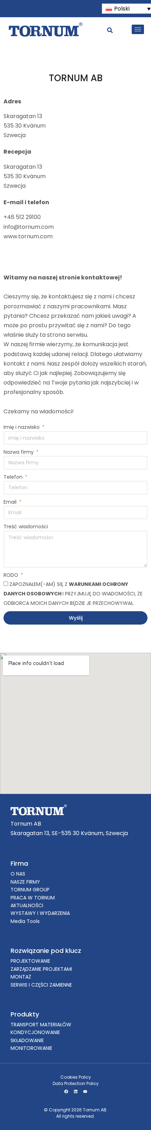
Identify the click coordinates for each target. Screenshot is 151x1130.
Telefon (14, 476)
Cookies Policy (75, 1077)
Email (11, 501)
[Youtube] (85, 1091)
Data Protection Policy (76, 1083)
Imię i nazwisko (22, 427)
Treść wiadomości (26, 526)
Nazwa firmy (19, 452)
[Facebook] (66, 1091)
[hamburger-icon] (138, 29)
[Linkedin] (75, 1091)
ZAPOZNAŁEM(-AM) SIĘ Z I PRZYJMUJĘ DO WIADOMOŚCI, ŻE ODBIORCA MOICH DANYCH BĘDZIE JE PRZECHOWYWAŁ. (73, 594)
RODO (12, 575)
